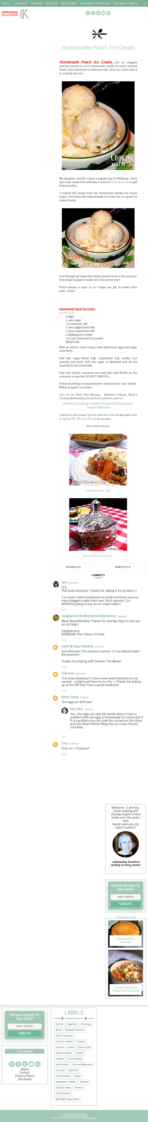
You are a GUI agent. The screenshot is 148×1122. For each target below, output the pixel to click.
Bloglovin (104, 407)
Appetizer (72, 1024)
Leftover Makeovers (82, 1065)
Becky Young (70, 697)
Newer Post (122, 567)
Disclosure (25, 1079)
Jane (64, 582)
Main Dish (73, 1070)
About (6, 3)
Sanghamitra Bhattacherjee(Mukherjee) (88, 616)
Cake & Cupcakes (64, 1036)
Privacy (36, 3)
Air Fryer (60, 1024)
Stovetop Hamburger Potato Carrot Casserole (125, 989)
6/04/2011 (80, 674)
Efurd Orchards (120, 182)
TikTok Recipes (63, 1093)
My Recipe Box (82, 418)
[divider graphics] (24, 1053)
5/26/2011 (121, 616)
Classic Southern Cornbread (126, 941)
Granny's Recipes (64, 1053)
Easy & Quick (84, 1047)
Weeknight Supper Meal (67, 1099)
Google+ (92, 407)
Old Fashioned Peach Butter (98, 556)
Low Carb (60, 1070)
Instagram (125, 403)
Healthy (80, 1053)
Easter (71, 1047)
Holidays (60, 1059)
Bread (58, 1030)
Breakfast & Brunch (74, 1030)
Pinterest (68, 403)
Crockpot (80, 1041)
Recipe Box (69, 3)
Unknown (67, 673)
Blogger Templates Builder (77, 1116)
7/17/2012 (84, 697)
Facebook (83, 403)
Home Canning (75, 1059)
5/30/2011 (99, 647)
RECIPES (51, 3)
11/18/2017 (73, 744)
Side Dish (84, 1082)
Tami (64, 743)
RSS (113, 403)
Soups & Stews (63, 1088)
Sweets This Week (107, 661)
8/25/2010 (73, 583)
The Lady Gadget (89, 1118)
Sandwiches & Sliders (66, 1082)
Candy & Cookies (64, 1041)
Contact (20, 3)
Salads (78, 1076)
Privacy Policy (24, 1076)
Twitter (95, 403)
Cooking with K (80, 1114)
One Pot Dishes (63, 1076)
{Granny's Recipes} (94, 3)
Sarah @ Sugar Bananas (77, 646)
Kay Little (76, 709)
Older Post (74, 567)
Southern (79, 1088)
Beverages (86, 1024)
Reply (64, 610)
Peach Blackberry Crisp (98, 490)
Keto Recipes (62, 1065)
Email (105, 403)
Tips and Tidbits (125, 3)
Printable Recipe (66, 313)
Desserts (60, 1047)
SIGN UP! (125, 904)
